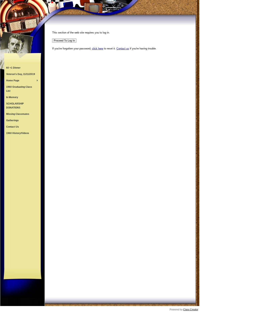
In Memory (12, 97)
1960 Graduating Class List (19, 89)
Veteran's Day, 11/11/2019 (20, 74)
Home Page (11, 81)
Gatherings (12, 120)
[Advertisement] (22, 202)
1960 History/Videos (17, 133)
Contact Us (12, 126)
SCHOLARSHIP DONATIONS (15, 105)
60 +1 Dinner (13, 67)
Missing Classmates (17, 114)
